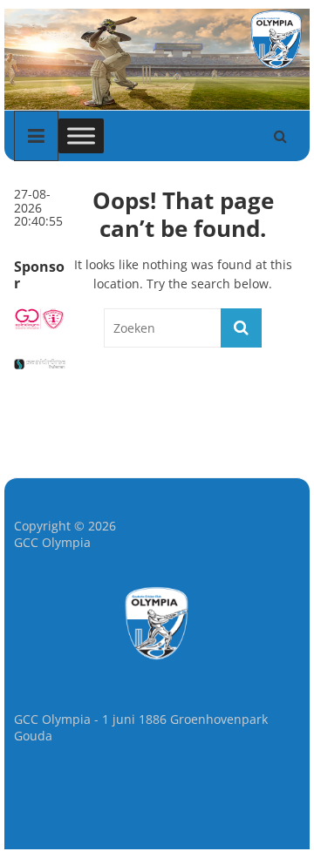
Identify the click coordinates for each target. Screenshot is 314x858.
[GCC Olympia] (156, 15)
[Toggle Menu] (81, 136)
